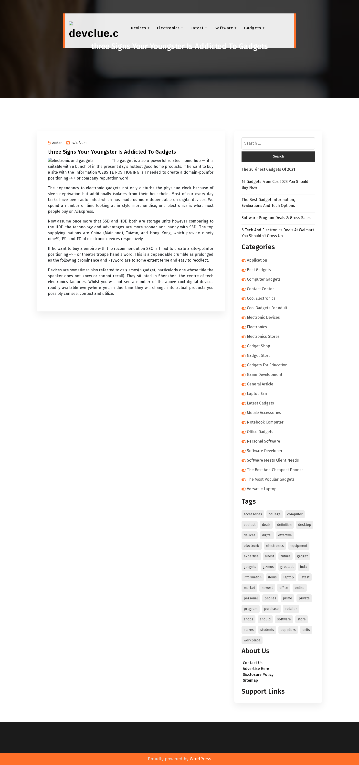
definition (284, 525)
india (303, 567)
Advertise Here (256, 668)
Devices (138, 28)
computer (295, 514)
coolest (249, 525)
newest (267, 588)
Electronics (168, 28)
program (250, 609)
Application (257, 260)
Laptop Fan (257, 393)
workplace (252, 640)
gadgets (250, 567)
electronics (275, 546)
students (267, 630)
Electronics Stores (263, 336)
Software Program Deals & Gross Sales (276, 217)
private (304, 598)
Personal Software (263, 441)
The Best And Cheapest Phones (275, 470)
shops (248, 619)
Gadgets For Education (267, 365)
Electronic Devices (263, 317)
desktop (304, 525)
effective (285, 535)
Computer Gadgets (264, 279)
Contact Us (253, 662)
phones (270, 598)
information (253, 577)
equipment (298, 546)
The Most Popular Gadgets (271, 479)
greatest (287, 567)
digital (267, 535)
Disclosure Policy (258, 674)
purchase (271, 609)
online (300, 588)
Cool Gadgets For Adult (267, 308)
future (285, 556)
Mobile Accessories (264, 412)
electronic (252, 546)
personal (251, 598)
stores (249, 630)
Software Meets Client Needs (273, 460)
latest (304, 577)
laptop (288, 577)
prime (287, 598)
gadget (302, 556)
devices (249, 535)
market (249, 588)
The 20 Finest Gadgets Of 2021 (268, 169)
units (306, 630)
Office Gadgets (260, 431)
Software (223, 28)
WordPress (200, 759)
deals (266, 525)
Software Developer (265, 450)
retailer (291, 609)
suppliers (288, 630)
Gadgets (252, 28)
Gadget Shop (258, 346)
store (301, 619)
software (284, 619)
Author (57, 143)
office (283, 588)
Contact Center (260, 289)
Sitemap (250, 680)
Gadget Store (259, 355)
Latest (197, 28)
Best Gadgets (259, 269)
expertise (251, 556)
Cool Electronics (261, 298)
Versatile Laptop (261, 489)
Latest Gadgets (260, 403)
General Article (260, 384)
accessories (253, 514)
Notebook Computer (265, 422)
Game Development (264, 374)
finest (269, 556)
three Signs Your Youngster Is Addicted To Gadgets (112, 152)
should (265, 619)
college (275, 514)
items (272, 577)
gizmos (268, 567)
